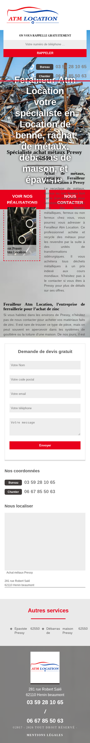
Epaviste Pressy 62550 (27, 631)
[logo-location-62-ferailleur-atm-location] (32, 15)
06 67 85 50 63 (63, 75)
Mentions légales (45, 735)
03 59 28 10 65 (63, 66)
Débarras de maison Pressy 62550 (66, 631)
